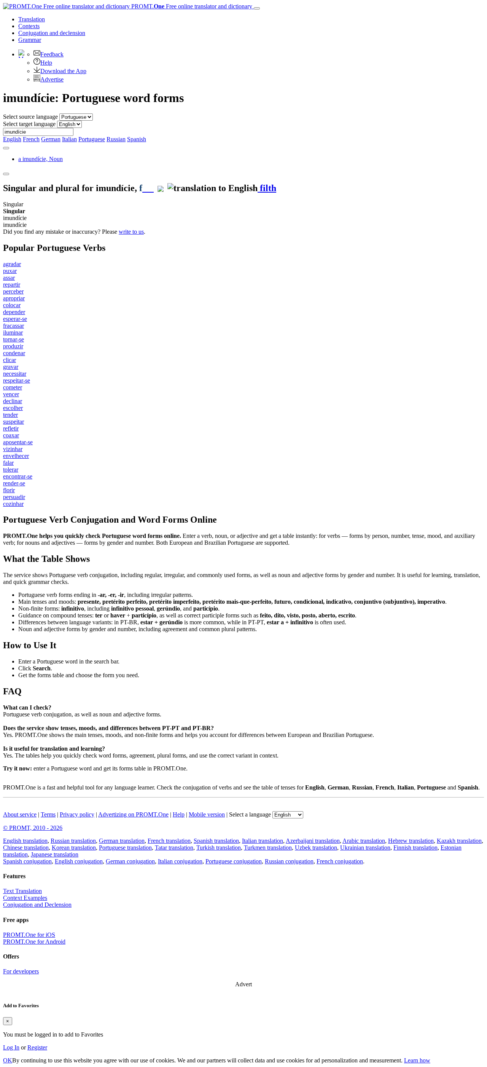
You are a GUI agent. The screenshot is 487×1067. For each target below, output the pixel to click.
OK (7, 1060)
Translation (31, 19)
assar (9, 277)
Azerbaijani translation (313, 840)
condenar (14, 353)
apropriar (14, 298)
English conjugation (79, 861)
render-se (14, 483)
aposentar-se (18, 442)
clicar (9, 360)
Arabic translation (363, 840)
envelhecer (16, 456)
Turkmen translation (268, 847)
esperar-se (15, 319)
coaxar (11, 435)
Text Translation (22, 891)
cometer (12, 387)
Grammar (29, 40)
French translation (169, 840)
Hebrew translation (411, 840)
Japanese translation (54, 854)
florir (9, 490)
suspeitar (13, 421)
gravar (10, 367)
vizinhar (12, 449)
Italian (69, 139)
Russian (116, 139)
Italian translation (262, 840)
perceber (13, 291)
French (31, 139)
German (50, 139)
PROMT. (191, 6)
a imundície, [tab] (40, 159)
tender (10, 414)
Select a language (250, 814)
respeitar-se (16, 380)
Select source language (30, 116)
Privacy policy (77, 814)
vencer (11, 394)
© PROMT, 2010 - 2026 (32, 828)
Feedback (52, 54)
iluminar (13, 332)
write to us (131, 231)
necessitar (14, 373)
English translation (25, 840)
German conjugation (130, 861)
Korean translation (74, 847)
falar (8, 462)
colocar (12, 305)
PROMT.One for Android (34, 941)
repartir (11, 284)
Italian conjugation (180, 861)
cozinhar (13, 504)
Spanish (136, 139)
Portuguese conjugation (233, 861)
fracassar (13, 325)
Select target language (29, 124)
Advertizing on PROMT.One (133, 814)
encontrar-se (17, 476)
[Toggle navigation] (257, 8)
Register (37, 1047)
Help (46, 62)
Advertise (52, 79)
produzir (13, 346)
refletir (11, 428)
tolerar (10, 469)
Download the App (63, 71)
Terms (48, 814)
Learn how (417, 1060)
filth (267, 188)
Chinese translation (26, 847)
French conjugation (340, 861)
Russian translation (73, 840)
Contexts (29, 26)
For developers (21, 971)
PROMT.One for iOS (29, 934)
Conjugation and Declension (37, 904)
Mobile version (207, 814)
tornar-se (13, 339)
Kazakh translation (459, 840)
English (12, 139)
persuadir (14, 497)
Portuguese (91, 139)
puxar (10, 271)
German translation (122, 840)
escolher (13, 408)
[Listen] (148, 188)
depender (14, 312)
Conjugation (51, 33)
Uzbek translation (316, 847)
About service (20, 814)
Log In (11, 1047)
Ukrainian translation (365, 847)
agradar (12, 264)
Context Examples (25, 898)
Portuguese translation (125, 847)
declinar (12, 401)
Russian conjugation (289, 861)
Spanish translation (216, 840)
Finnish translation (415, 847)
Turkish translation (218, 847)
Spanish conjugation (27, 861)
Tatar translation (174, 847)
